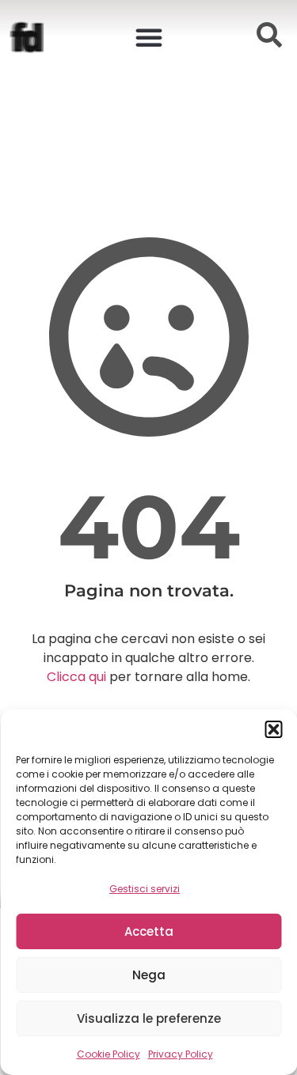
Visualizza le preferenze (149, 1018)
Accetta (148, 931)
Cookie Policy (108, 1054)
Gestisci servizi (144, 888)
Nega (149, 975)
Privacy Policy (180, 1054)
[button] (273, 729)
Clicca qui (76, 677)
